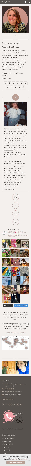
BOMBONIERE (7, 441)
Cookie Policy (23, 459)
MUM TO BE (7, 450)
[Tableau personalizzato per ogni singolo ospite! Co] (6, 280)
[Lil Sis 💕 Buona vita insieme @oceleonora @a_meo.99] (24, 280)
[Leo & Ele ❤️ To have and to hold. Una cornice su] (15, 289)
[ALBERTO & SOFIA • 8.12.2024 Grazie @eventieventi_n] (24, 243)
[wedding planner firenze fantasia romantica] (9, 367)
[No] (29, 460)
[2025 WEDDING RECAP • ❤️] (6, 262)
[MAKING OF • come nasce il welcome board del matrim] (15, 243)
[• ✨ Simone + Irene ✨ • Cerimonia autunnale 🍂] (24, 271)
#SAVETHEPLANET (9, 438)
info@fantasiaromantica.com (13, 394)
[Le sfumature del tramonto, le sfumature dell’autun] (15, 271)
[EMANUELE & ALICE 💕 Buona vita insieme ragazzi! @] (15, 298)
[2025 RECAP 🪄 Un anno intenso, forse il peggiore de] (15, 262)
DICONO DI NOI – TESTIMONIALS (15, 333)
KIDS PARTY (7, 447)
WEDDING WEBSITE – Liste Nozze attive (13, 429)
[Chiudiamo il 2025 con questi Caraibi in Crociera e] (24, 262)
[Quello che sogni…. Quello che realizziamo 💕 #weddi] (6, 298)
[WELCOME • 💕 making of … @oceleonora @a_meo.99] (15, 280)
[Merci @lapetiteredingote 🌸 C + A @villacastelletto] (15, 253)
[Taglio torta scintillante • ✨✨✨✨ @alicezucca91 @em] (24, 289)
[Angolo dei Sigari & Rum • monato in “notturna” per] (24, 253)
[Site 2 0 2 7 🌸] (6, 253)
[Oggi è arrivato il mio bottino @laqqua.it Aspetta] (6, 271)
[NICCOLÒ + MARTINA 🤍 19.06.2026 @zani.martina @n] (6, 243)
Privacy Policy (15, 459)
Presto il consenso (15, 462)
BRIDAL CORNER (8, 444)
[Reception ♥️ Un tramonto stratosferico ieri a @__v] (6, 289)
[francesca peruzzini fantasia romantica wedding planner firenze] (22, 367)
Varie (5, 453)
